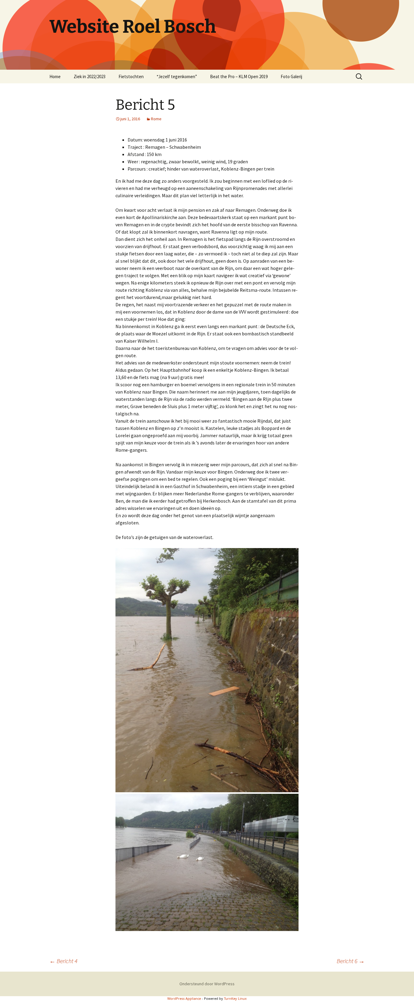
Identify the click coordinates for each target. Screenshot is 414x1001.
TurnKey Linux (235, 998)
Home (55, 76)
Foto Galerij (291, 76)
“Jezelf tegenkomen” (177, 76)
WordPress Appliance (184, 998)
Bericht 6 (351, 961)
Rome (156, 118)
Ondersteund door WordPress (207, 983)
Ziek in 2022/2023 (89, 76)
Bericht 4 (63, 961)
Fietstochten (131, 76)
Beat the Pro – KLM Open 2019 (239, 76)
